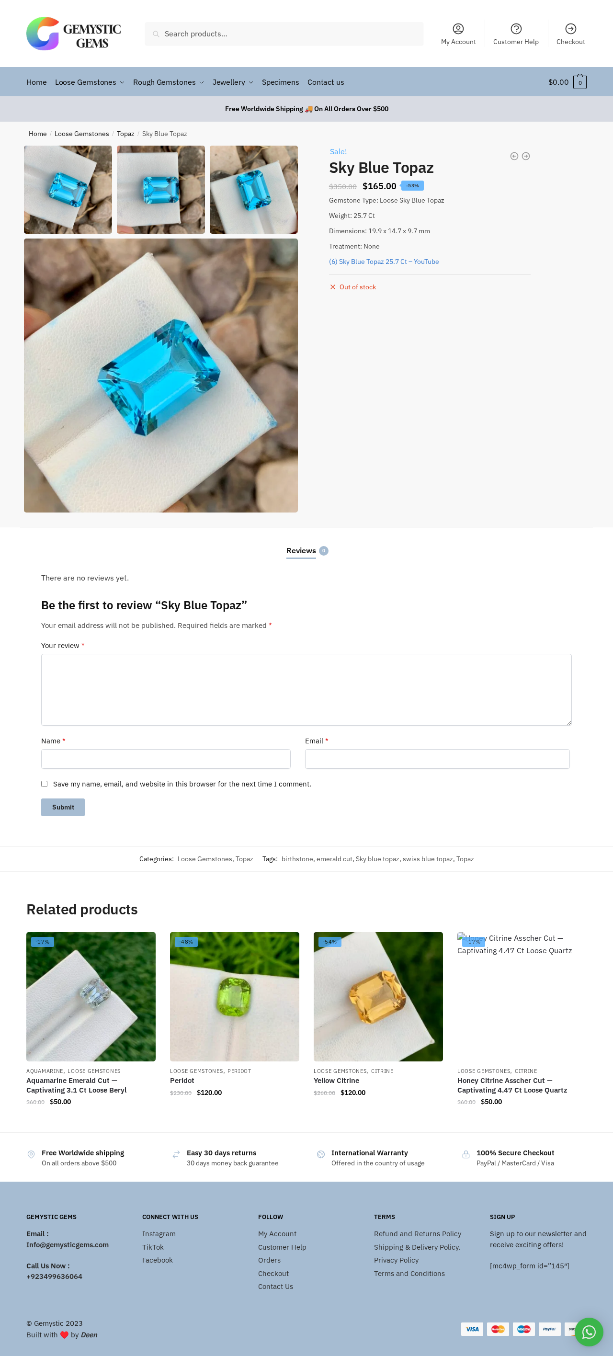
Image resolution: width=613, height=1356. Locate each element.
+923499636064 (54, 1276)
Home (38, 133)
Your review (63, 645)
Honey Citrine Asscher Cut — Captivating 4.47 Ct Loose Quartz (512, 1085)
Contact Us (275, 1286)
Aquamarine (44, 1071)
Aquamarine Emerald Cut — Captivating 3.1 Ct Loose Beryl (76, 1085)
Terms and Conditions (409, 1273)
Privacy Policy (396, 1260)
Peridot (239, 1071)
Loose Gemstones (82, 133)
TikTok (153, 1247)
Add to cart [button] (91, 1121)
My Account (458, 41)
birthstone (297, 859)
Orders (269, 1260)
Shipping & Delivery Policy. (417, 1247)
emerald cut (334, 859)
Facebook (157, 1260)
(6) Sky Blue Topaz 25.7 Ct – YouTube (384, 261)
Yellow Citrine (336, 1080)
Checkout (570, 41)
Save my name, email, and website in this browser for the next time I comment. (182, 783)
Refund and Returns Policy (417, 1233)
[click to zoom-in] (161, 376)
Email (317, 740)
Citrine (382, 1071)
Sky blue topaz (377, 859)
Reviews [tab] (301, 550)
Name (53, 740)
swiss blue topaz (428, 859)
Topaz (126, 133)
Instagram (159, 1233)
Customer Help (516, 41)
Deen (88, 1334)
